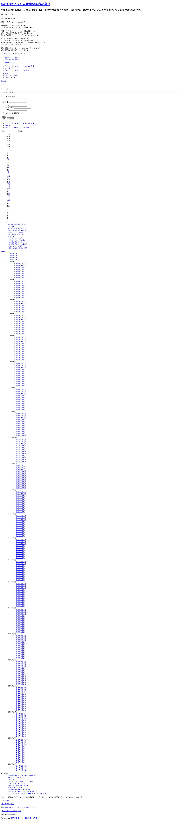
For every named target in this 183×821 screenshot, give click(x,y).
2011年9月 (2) (20, 590)
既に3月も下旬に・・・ (16, 777)
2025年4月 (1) (20, 273)
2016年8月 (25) (21, 474)
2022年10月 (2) (21, 319)
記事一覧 (8, 68)
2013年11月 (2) (21, 542)
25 (9, 200)
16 (9, 184)
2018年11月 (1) (21, 416)
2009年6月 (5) (20, 648)
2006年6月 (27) (21, 726)
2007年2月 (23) (21, 708)
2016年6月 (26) (21, 478)
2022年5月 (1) (20, 327)
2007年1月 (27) (21, 710)
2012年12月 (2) (21, 562)
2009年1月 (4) (20, 658)
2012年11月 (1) (21, 564)
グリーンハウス (6, 53)
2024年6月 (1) (20, 287)
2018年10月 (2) (21, 418)
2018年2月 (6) (20, 434)
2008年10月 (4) (21, 666)
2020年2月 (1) (20, 383)
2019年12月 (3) (21, 389)
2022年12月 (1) (21, 315)
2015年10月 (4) (21, 494)
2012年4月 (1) (20, 574)
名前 (7, 105)
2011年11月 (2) (21, 586)
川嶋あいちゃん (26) (15, 246)
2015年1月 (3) (20, 512)
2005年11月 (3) (21, 742)
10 (9, 174)
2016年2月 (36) (21, 486)
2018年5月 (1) (20, 428)
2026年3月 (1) (12, 255)
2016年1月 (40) (21, 488)
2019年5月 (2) (20, 401)
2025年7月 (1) (20, 269)
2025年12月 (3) (21, 263)
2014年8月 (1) (20, 524)
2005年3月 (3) (20, 758)
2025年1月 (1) (20, 277)
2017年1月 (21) (21, 462)
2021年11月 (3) (21, 339)
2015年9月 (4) (20, 496)
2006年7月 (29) (21, 724)
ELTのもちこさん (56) (15, 234)
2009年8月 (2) (20, 644)
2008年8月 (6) (20, 670)
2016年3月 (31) (21, 484)
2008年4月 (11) (21, 678)
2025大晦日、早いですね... (17, 783)
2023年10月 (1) (21, 303)
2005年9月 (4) (20, 746)
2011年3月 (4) (20, 602)
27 (9, 203)
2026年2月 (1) (12, 257)
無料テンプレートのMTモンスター (24, 818)
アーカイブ (4, 251)
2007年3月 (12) (21, 706)
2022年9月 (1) (20, 321)
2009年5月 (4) (20, 650)
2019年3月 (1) (20, 405)
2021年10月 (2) (21, 341)
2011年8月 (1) (20, 592)
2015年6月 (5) (20, 502)
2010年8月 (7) (20, 618)
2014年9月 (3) (20, 522)
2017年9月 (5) (20, 446)
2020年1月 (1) (20, 385)
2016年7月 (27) (21, 476)
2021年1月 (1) (20, 359)
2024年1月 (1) (20, 297)
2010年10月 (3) (21, 614)
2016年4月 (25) (21, 482)
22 (9, 195)
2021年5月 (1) (20, 351)
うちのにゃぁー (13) (15, 238)
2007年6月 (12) (21, 700)
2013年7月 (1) (20, 550)
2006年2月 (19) (21, 734)
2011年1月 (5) (20, 606)
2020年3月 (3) (20, 381)
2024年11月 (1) (21, 283)
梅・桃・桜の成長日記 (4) (17, 224)
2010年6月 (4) (20, 622)
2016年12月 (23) (21, 466)
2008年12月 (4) (21, 662)
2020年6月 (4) (20, 375)
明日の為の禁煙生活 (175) (17, 228)
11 (9, 176)
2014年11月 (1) (21, 518)
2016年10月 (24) (21, 470)
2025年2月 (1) (20, 275)
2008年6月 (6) (20, 674)
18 (9, 188)
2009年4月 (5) (20, 652)
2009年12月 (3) (21, 636)
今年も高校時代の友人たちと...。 (19, 785)
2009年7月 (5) (20, 646)
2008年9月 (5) (20, 668)
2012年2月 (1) (20, 578)
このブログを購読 (7, 804)
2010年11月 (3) (21, 612)
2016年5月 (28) (21, 480)
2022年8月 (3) (20, 323)
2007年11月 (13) (21, 690)
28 (9, 205)
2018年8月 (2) (20, 422)
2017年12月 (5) (21, 440)
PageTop (3, 81)
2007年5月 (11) (21, 702)
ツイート (10, 62)
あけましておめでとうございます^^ (20, 781)
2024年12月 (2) (21, 281)
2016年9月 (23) (21, 472)
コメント (5, 102)
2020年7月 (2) (20, 373)
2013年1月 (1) (20, 558)
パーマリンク (12, 57)
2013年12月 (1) (21, 540)
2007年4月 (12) (21, 704)
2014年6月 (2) (20, 528)
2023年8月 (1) (20, 305)
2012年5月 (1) (20, 572)
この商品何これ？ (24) (15, 242)
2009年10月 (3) (21, 640)
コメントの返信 (9, 96)
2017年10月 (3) (21, 444)
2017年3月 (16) (21, 458)
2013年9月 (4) (20, 546)
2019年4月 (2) (20, 403)
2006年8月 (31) (21, 722)
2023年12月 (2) (21, 301)
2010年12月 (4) (21, 610)
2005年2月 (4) (20, 760)
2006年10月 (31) (21, 718)
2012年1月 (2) (20, 580)
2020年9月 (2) (20, 369)
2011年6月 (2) (20, 596)
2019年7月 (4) (20, 397)
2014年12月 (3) (21, 516)
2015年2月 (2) (20, 510)
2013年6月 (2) (20, 552)
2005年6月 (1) (20, 752)
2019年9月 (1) (20, 395)
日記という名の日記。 (12, 59)
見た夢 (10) (12, 226)
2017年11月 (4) (21, 442)
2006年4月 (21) (21, 730)
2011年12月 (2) (21, 584)
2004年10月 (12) (21, 770)
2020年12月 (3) (21, 363)
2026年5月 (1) (12, 253)
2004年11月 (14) (21, 768)
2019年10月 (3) (21, 393)
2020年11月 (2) (21, 365)
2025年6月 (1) (20, 271)
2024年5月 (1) (20, 289)
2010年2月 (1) (20, 630)
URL (7, 109)
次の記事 (17, 70)
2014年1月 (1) (20, 536)
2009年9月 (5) (20, 642)
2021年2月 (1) (20, 357)
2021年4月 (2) (20, 353)
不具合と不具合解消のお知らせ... (19, 789)
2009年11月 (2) (21, 638)
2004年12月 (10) (21, 766)
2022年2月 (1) (20, 331)
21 (9, 193)
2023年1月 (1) (20, 311)
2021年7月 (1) (20, 347)
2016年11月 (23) (21, 468)
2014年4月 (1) (20, 530)
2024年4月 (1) (20, 291)
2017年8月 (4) (20, 448)
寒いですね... (12, 779)
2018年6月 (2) (20, 426)
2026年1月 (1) (12, 259)
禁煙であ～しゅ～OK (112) (17, 230)
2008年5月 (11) (21, 676)
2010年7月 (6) (20, 620)
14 (9, 181)
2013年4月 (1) (20, 554)
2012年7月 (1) (20, 570)
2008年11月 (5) (21, 664)
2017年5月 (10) (21, 454)
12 (9, 178)
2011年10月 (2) (21, 588)
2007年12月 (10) (21, 688)
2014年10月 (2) (21, 520)
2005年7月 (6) (20, 750)
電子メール (10, 107)
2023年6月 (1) (20, 307)
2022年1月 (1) (20, 333)
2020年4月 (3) (20, 379)
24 (9, 198)
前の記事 (19, 66)
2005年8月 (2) (20, 748)
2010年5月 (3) (20, 624)
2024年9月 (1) (20, 285)
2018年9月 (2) (20, 420)
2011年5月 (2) (20, 598)
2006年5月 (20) (21, 728)
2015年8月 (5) (20, 498)
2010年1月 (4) (20, 632)
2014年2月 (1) (20, 534)
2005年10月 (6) (21, 744)
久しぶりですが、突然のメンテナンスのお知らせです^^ (27, 793)
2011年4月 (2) (20, 600)
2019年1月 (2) (20, 409)
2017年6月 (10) (21, 452)
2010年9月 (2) (20, 616)
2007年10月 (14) (21, 692)
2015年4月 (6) (20, 506)
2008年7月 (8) (20, 672)
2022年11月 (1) (21, 317)
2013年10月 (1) (21, 544)
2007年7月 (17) (21, 698)
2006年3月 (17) (21, 732)
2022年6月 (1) (20, 325)
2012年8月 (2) (20, 568)
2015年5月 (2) (20, 504)
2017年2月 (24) (21, 460)
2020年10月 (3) (21, 367)
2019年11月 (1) (21, 391)
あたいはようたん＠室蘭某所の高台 (25, 4)
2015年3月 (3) (20, 508)
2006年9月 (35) (21, 720)
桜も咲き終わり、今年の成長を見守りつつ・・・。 (25, 775)
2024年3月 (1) (20, 293)
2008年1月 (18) (21, 684)
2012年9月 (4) (20, 566)
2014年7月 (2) (20, 526)
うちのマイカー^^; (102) (16, 240)
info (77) (11, 236)
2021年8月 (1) (20, 345)
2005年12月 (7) (21, 740)
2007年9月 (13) (21, 694)
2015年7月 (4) (20, 500)
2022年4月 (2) (20, 329)
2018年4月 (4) (20, 430)
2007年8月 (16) (21, 696)
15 (9, 183)
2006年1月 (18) (21, 736)
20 (9, 191)
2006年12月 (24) (21, 714)
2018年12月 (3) (21, 414)
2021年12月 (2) (21, 337)
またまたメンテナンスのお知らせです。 (22, 791)
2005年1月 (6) (20, 762)
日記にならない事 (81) (15, 232)
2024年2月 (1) (20, 295)
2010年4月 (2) (20, 626)
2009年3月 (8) (20, 654)
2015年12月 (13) (21, 492)
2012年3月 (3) (20, 576)
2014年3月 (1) (20, 532)
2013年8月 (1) (20, 548)
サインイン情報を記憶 (11, 113)
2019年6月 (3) (20, 399)
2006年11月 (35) (21, 716)
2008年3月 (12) (21, 680)
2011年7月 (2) (20, 594)
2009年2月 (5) (20, 656)
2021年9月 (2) (20, 343)
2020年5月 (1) (20, 377)
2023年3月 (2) (20, 309)
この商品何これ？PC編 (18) (17, 244)
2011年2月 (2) (20, 604)
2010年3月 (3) (20, 628)
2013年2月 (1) (20, 556)
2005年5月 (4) (20, 754)
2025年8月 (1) (20, 267)
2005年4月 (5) (20, 756)
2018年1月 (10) (21, 436)
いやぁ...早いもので (15, 787)
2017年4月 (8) (20, 456)
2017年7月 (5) (20, 450)
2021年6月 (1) (20, 349)
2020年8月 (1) (20, 371)
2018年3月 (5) (20, 432)
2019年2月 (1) (20, 407)
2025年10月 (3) (21, 265)
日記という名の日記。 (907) (17, 248)
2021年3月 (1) (20, 355)
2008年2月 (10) (21, 682)
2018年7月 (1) (20, 424)
